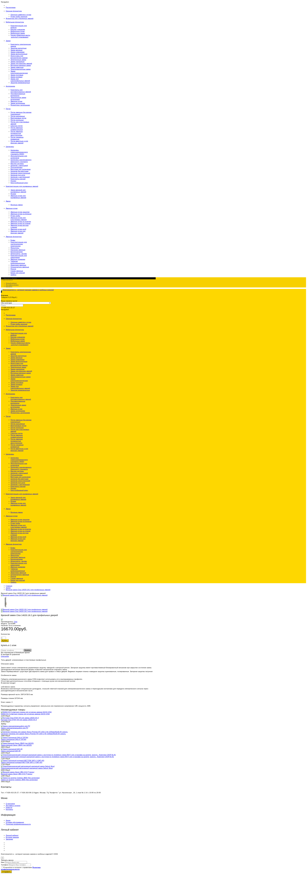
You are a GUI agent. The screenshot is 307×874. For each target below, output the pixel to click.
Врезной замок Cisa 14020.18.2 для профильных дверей (28, 590)
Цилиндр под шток (18, 175)
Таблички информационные (18, 262)
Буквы (13, 240)
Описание (5, 656)
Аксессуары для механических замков (19, 57)
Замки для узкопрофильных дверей (20, 80)
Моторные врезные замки (21, 65)
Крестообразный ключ (19, 183)
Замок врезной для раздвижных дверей (18, 191)
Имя (2, 862)
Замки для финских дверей (21, 63)
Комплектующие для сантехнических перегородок (19, 244)
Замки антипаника (18, 103)
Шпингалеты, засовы (19, 254)
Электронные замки (18, 60)
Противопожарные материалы (18, 94)
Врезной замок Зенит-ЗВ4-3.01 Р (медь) (16, 774)
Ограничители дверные (20, 267)
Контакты (9, 286)
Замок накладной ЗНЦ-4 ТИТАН (13, 739)
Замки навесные (17, 67)
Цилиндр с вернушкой (19, 165)
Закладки (9, 839)
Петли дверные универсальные (17, 129)
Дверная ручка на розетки (21, 221)
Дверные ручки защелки (20, 212)
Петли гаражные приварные (17, 138)
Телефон (4, 865)
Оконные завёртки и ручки (21, 15)
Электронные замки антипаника (18, 98)
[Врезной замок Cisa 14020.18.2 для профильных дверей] (24, 595)
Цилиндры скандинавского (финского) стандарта (21, 161)
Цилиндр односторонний (20, 173)
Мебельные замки (18, 33)
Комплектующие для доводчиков (19, 256)
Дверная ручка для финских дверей (18, 232)
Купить (27, 650)
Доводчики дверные (18, 265)
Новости (9, 807)
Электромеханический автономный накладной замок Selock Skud (27, 768)
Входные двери (17, 205)
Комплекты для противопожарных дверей (21, 91)
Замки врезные (16, 50)
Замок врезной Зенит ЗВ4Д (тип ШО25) (16, 745)
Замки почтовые (17, 75)
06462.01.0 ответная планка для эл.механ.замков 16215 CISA (25, 714)
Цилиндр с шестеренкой (20, 177)
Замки (8, 588)
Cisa (15, 622)
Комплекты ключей (18, 179)
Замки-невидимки (17, 52)
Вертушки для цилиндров (20, 169)
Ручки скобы (15, 216)
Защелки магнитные (19, 48)
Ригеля (13, 269)
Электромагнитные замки (21, 69)
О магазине (10, 804)
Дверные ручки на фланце (21, 214)
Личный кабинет (11, 283)
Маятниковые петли (18, 118)
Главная (9, 586)
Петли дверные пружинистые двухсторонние (17, 133)
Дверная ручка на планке (20, 223)
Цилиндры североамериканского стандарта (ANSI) (19, 152)
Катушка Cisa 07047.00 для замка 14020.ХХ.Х (19, 720)
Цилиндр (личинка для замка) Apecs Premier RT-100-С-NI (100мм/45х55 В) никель (33, 734)
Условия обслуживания (15, 822)
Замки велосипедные (19, 54)
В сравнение (15, 654)
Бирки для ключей (18, 273)
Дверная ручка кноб (18, 229)
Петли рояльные (17, 120)
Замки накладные (17, 61)
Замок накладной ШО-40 (11, 751)
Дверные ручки (16, 101)
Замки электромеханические (19, 72)
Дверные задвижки (18, 259)
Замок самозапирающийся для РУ (14, 728)
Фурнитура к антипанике (20, 105)
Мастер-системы (17, 164)
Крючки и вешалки (18, 29)
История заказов (12, 837)
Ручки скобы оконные (19, 16)
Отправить (6, 872)
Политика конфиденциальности (18, 824)
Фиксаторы (15, 248)
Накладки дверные (18, 250)
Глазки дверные (17, 271)
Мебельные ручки (18, 31)
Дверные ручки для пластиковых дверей (19, 219)
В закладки (5, 654)
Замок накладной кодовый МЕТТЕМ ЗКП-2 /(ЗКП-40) (21, 762)
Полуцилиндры (16, 167)
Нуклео (13, 181)
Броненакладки (17, 252)
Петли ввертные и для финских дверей (19, 142)
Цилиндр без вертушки (19, 171)
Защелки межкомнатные (20, 83)
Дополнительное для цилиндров (19, 157)
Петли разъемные (18, 116)
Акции (8, 820)
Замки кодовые (16, 77)
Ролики (13, 194)
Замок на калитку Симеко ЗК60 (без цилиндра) (19, 780)
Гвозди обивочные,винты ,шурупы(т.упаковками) (20, 36)
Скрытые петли (17, 126)
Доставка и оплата (12, 285)
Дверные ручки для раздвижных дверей (18, 197)
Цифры (13, 275)
